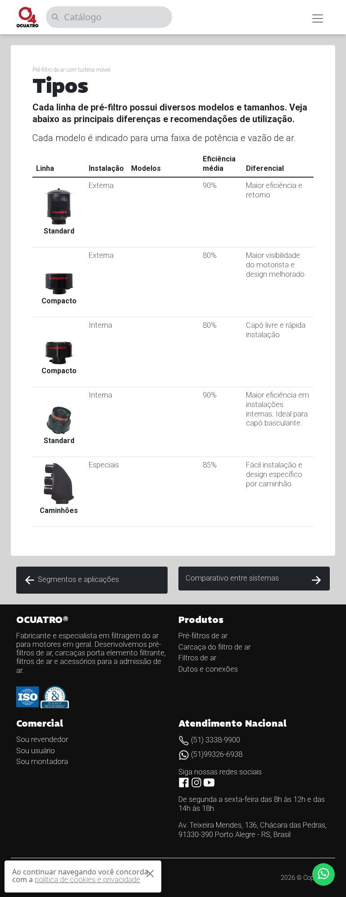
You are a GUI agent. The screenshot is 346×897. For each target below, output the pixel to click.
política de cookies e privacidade (87, 879)
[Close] (150, 873)
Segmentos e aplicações (77, 579)
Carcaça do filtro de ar (214, 647)
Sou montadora (42, 761)
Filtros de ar (197, 658)
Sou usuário (35, 750)
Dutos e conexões (208, 669)
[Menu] (317, 18)
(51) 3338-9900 (214, 740)
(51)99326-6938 (215, 754)
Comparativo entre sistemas (232, 578)
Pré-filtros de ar (203, 636)
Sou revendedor (42, 739)
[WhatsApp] (323, 874)
